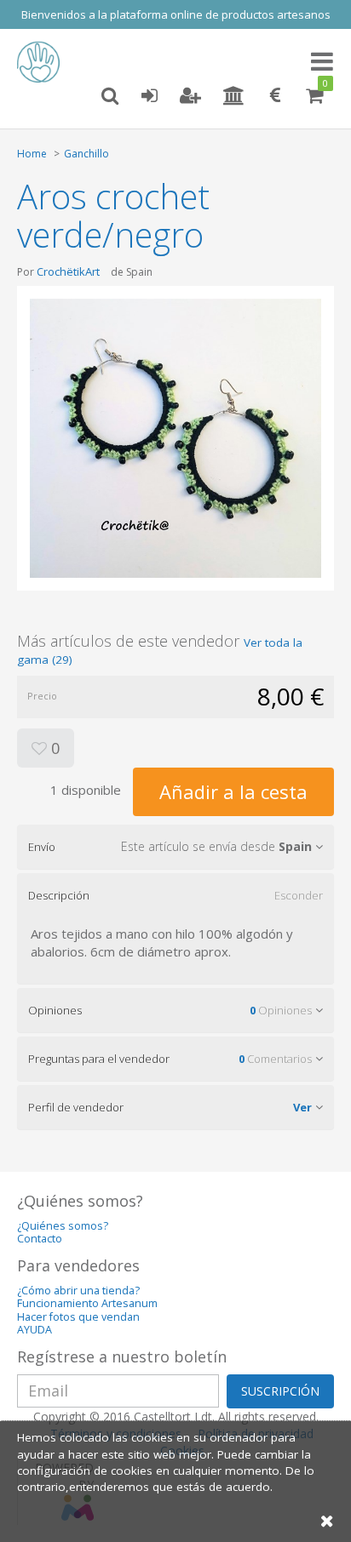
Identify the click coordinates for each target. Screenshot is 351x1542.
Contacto (39, 1238)
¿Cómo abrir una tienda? (78, 1290)
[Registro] (190, 96)
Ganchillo (86, 153)
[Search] (109, 96)
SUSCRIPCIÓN (280, 1391)
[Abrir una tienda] (234, 96)
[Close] (327, 1520)
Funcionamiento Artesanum (87, 1303)
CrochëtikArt (68, 271)
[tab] (175, 846)
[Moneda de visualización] (275, 96)
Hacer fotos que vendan (78, 1317)
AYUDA (34, 1329)
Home (32, 153)
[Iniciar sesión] (149, 96)
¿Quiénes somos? (62, 1226)
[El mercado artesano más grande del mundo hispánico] (42, 62)
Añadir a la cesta (233, 791)
